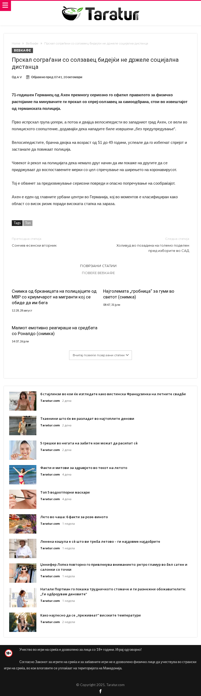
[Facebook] (100, 691)
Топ (28, 223)
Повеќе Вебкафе (98, 273)
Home (16, 43)
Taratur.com (50, 401)
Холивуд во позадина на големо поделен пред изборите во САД (152, 245)
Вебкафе (32, 43)
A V (19, 77)
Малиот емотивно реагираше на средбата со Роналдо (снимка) (54, 330)
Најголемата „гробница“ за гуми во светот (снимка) (138, 293)
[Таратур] (100, 6)
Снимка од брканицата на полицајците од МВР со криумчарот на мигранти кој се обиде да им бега (54, 296)
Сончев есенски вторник (34, 242)
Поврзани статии (98, 266)
